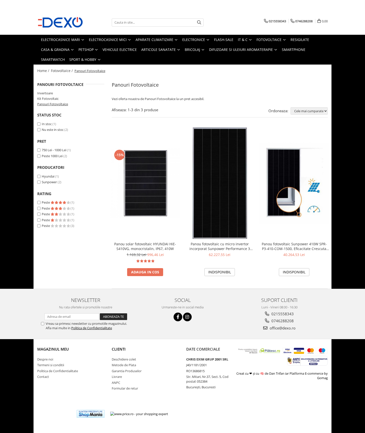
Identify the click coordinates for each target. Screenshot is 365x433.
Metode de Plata (124, 365)
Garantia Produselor (127, 371)
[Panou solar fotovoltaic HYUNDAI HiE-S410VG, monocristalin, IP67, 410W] (145, 183)
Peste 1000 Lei (52, 156)
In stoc (47, 124)
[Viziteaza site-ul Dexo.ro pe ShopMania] (91, 414)
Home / (43, 70)
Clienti (119, 349)
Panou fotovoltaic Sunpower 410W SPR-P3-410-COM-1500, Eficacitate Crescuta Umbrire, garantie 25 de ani (294, 246)
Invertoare (45, 93)
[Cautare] (199, 22)
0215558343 (282, 313)
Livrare (117, 376)
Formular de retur (125, 388)
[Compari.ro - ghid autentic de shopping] (55, 414)
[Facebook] (178, 317)
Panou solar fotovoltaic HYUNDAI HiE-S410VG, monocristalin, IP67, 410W (145, 246)
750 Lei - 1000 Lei (54, 150)
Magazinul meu (53, 349)
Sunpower (49, 182)
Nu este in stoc (53, 129)
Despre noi (45, 359)
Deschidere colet (124, 359)
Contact (43, 376)
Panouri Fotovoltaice (52, 104)
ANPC (116, 382)
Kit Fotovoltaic (48, 98)
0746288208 (282, 320)
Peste (46, 202)
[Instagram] (187, 317)
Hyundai (48, 176)
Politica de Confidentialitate (91, 328)
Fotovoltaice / (62, 70)
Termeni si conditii (50, 365)
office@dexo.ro (282, 327)
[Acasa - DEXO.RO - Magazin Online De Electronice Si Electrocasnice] (62, 22)
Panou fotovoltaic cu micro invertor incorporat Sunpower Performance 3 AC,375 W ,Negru (219, 246)
